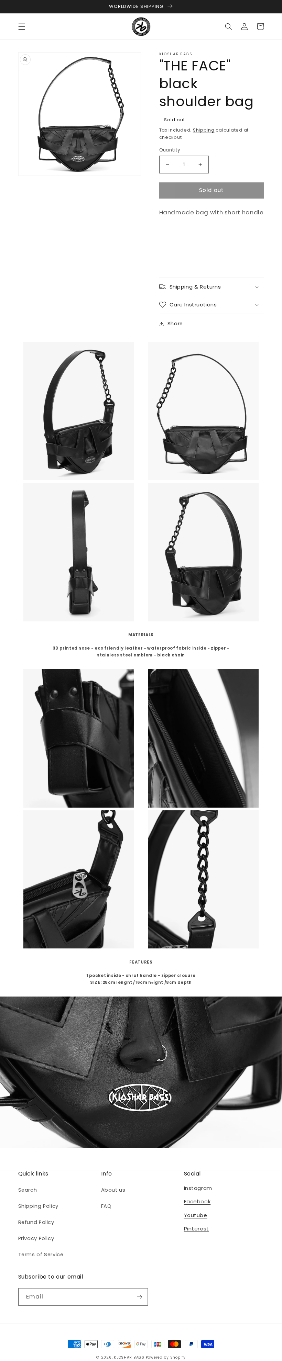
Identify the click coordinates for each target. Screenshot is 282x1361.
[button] (22, 26)
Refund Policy (36, 1222)
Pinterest (196, 1228)
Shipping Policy (38, 1206)
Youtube (195, 1215)
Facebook (197, 1201)
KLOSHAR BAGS (129, 1357)
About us (113, 1189)
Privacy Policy (36, 1238)
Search (27, 1189)
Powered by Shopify (166, 1357)
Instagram (198, 1188)
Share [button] (175, 323)
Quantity (170, 150)
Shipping (204, 130)
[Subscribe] (139, 1296)
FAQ (106, 1206)
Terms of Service (41, 1254)
